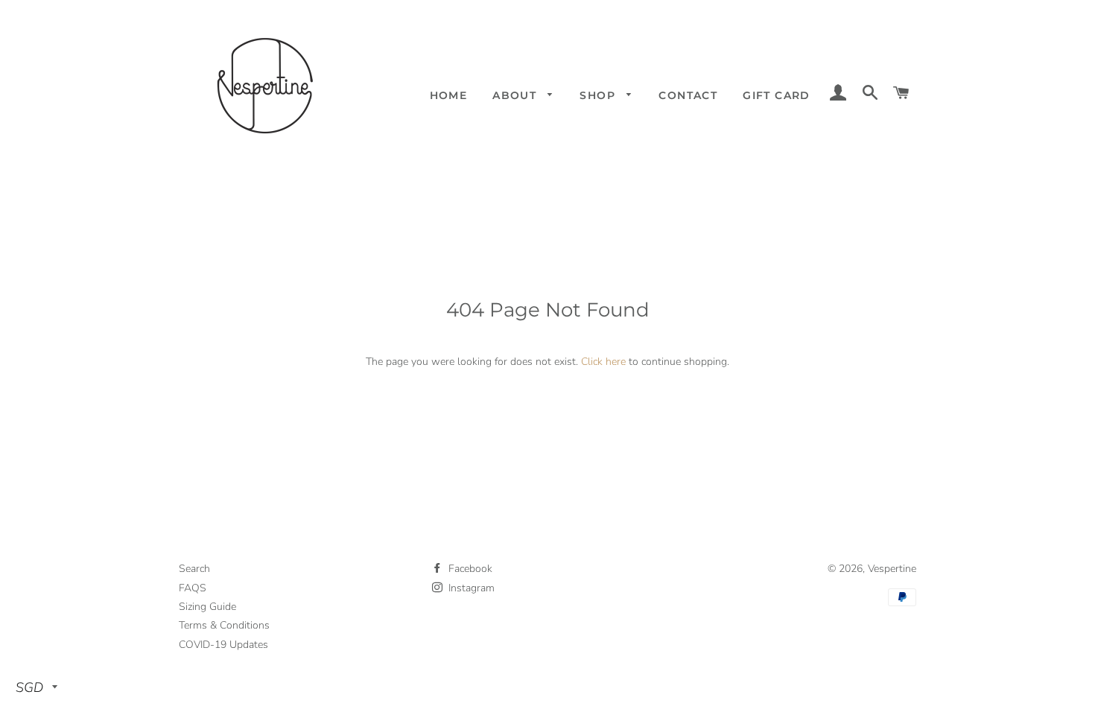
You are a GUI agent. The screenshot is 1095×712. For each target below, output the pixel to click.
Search (194, 569)
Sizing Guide (207, 607)
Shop (599, 95)
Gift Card (776, 95)
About (516, 95)
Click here (603, 362)
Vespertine (892, 569)
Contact (687, 95)
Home (449, 95)
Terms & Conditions (224, 625)
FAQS (192, 588)
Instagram (470, 588)
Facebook (468, 569)
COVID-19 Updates (223, 645)
